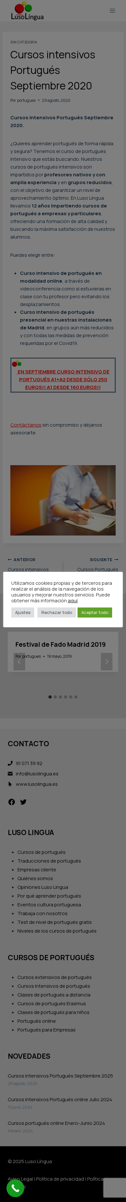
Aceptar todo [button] (94, 612)
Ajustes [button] (22, 612)
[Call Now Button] (15, 1188)
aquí (73, 600)
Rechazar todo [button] (56, 612)
